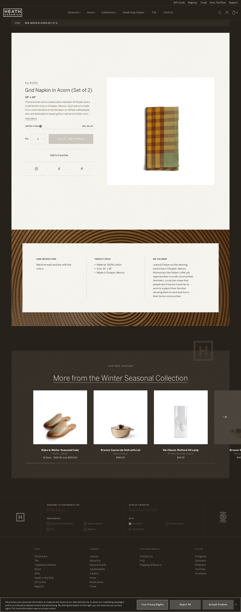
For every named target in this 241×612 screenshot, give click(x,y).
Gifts (37, 574)
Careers (94, 574)
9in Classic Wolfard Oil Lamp (181, 450)
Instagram (201, 557)
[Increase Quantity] (43, 139)
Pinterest (200, 565)
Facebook (201, 574)
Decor (37, 569)
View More (31, 119)
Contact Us (146, 557)
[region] (120, 604)
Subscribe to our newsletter (63, 505)
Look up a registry (139, 505)
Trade (203, 3)
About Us (95, 561)
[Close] (235, 604)
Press (93, 578)
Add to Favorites (59, 155)
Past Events (138, 529)
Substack (200, 561)
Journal (94, 557)
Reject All (185, 605)
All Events (137, 524)
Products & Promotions (62, 524)
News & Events (95, 524)
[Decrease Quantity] (32, 139)
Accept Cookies (218, 605)
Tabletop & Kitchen (45, 565)
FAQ (142, 561)
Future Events (176, 524)
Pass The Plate (218, 3)
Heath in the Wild (44, 578)
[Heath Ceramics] (20, 517)
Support (233, 3)
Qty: (27, 139)
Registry (192, 3)
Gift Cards (179, 3)
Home (17, 23)
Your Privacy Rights (152, 605)
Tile (52, 529)
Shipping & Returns (150, 565)
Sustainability (97, 569)
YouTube (200, 569)
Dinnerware (40, 557)
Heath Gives (96, 582)
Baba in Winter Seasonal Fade (60, 450)
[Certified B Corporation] (223, 517)
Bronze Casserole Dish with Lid (120, 450)
